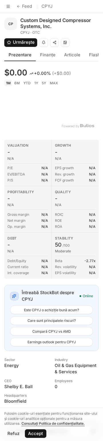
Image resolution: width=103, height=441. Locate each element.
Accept (35, 433)
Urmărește (24, 42)
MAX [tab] (54, 83)
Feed (27, 6)
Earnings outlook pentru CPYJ (51, 342)
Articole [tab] (72, 54)
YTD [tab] (27, 83)
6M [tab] (17, 83)
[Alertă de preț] (43, 42)
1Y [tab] (36, 83)
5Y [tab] (44, 83)
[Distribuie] (54, 42)
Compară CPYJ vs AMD (51, 331)
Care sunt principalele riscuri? (51, 320)
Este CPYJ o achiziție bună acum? (51, 310)
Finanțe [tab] (48, 54)
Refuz (13, 433)
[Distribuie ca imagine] (65, 42)
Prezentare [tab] (20, 54)
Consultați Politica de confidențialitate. (53, 423)
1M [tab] (8, 83)
